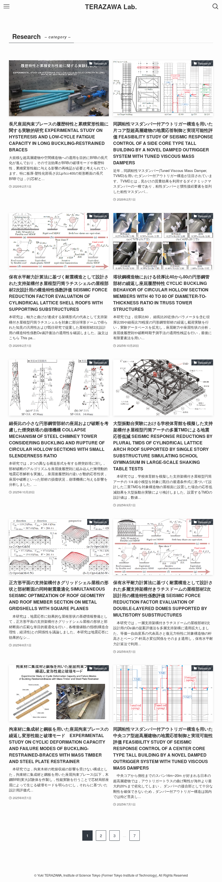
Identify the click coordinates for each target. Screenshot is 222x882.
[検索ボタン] (215, 6)
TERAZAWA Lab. (111, 6)
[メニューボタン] (6, 6)
